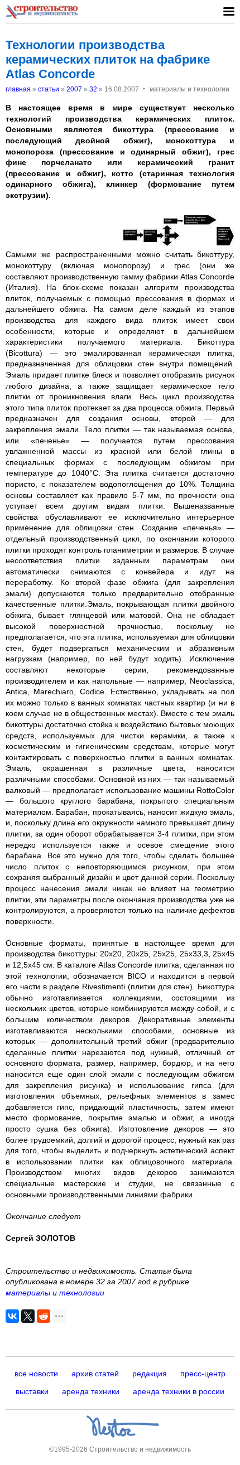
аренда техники (90, 1391)
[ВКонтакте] (12, 1316)
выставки (32, 1391)
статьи (48, 89)
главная (18, 89)
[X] (28, 1316)
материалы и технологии (55, 1292)
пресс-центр (202, 1373)
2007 (74, 89)
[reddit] (43, 1316)
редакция (149, 1373)
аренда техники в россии (178, 1391)
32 (93, 89)
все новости (36, 1373)
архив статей (95, 1373)
